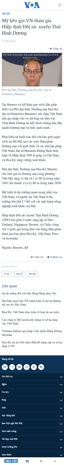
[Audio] (41, 461)
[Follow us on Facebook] (5, 367)
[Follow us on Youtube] (19, 367)
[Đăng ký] (41, 367)
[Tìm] (55, 461)
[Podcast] (34, 367)
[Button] (55, 48)
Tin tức (6, 13)
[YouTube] (27, 461)
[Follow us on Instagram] (27, 367)
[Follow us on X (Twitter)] (12, 367)
